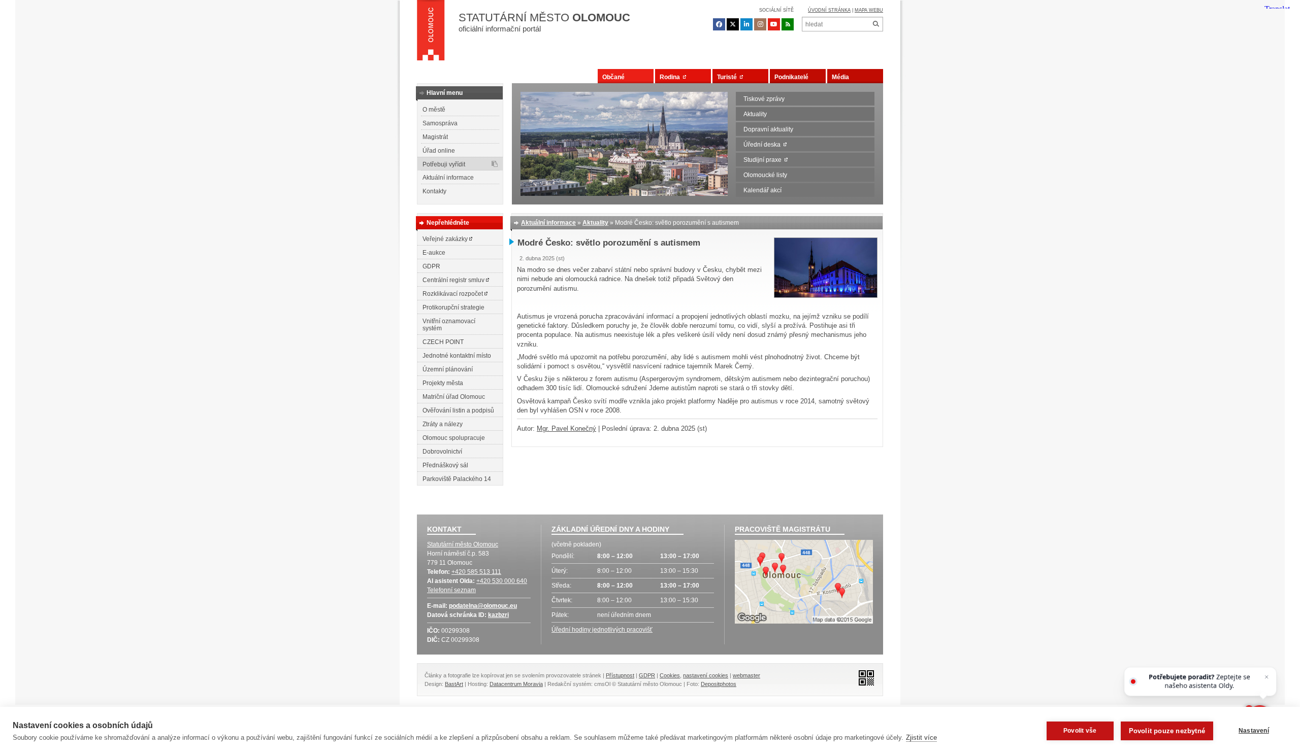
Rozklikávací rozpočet (453, 293)
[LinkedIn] (746, 24)
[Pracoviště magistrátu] (804, 583)
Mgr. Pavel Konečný (566, 428)
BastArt (454, 684)
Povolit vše (1079, 730)
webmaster (746, 675)
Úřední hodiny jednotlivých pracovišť (602, 629)
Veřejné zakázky (445, 239)
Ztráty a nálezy (442, 424)
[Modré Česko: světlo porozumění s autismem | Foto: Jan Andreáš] (826, 295)
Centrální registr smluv (454, 280)
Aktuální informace (448, 177)
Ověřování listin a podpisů (458, 410)
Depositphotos (718, 684)
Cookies (670, 675)
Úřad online (438, 150)
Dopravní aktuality (768, 129)
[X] (733, 24)
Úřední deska (763, 144)
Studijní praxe (764, 159)
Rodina (671, 77)
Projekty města (442, 383)
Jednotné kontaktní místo (456, 355)
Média (840, 77)
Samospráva (440, 123)
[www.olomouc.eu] (430, 33)
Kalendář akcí (762, 190)
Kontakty (434, 191)
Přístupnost (620, 675)
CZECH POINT (443, 342)
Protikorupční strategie (453, 307)
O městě (433, 109)
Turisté (728, 77)
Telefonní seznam (451, 590)
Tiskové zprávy (764, 98)
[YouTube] (774, 24)
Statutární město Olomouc (462, 544)
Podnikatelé (791, 77)
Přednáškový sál (445, 465)
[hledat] (875, 24)
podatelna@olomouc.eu (483, 605)
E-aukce (433, 252)
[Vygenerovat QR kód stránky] (864, 677)
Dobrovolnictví (442, 451)
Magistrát (435, 137)
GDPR (431, 266)
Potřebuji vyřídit (443, 164)
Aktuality (755, 114)
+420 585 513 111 (476, 571)
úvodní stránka (829, 10)
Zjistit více (921, 737)
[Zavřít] (1267, 677)
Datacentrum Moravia (516, 684)
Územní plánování (447, 369)
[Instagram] (760, 24)
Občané (613, 77)
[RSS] (788, 24)
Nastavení (1254, 730)
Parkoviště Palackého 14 (456, 479)
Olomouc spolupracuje (453, 437)
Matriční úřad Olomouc (453, 396)
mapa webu (869, 10)
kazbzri (498, 615)
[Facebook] (719, 24)
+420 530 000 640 (501, 581)
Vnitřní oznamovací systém (448, 325)
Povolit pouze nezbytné (1167, 731)
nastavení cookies (705, 675)
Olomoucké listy (765, 175)
